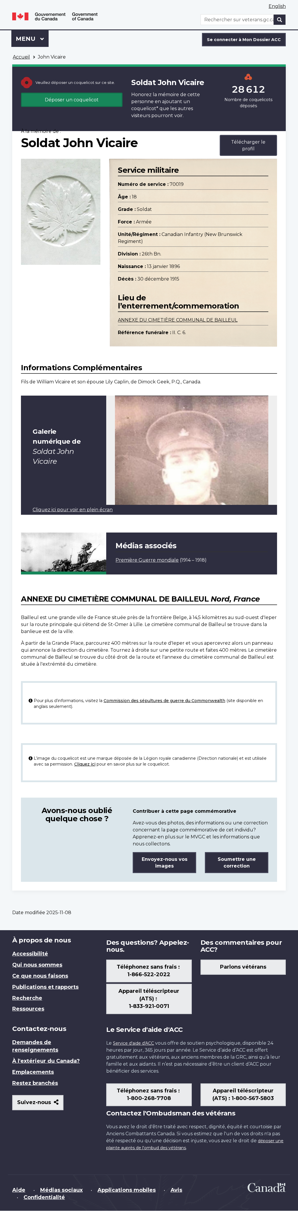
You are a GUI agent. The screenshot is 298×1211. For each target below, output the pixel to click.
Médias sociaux (61, 1190)
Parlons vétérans (243, 967)
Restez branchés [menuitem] (35, 1083)
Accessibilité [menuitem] (30, 954)
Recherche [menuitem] (27, 998)
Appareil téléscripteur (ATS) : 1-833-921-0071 (148, 998)
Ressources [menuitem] (28, 1009)
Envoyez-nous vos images (164, 862)
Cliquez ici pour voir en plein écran (73, 509)
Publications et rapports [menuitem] (45, 987)
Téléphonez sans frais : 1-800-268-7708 (149, 1094)
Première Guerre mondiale (147, 560)
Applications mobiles (126, 1190)
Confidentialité (44, 1197)
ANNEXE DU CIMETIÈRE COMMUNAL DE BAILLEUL (177, 320)
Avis (176, 1190)
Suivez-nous (40, 1104)
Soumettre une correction (237, 862)
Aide (18, 1190)
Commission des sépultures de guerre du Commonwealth (164, 700)
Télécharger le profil (248, 145)
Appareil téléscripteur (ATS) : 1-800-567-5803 (243, 1094)
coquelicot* (144, 108)
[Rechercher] (280, 19)
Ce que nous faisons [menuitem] (40, 976)
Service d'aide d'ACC (133, 1043)
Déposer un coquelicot (72, 100)
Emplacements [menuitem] (33, 1072)
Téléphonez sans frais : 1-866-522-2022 (149, 971)
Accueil (21, 57)
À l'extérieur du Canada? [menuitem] (46, 1061)
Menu (32, 38)
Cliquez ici (84, 764)
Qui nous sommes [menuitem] (37, 965)
